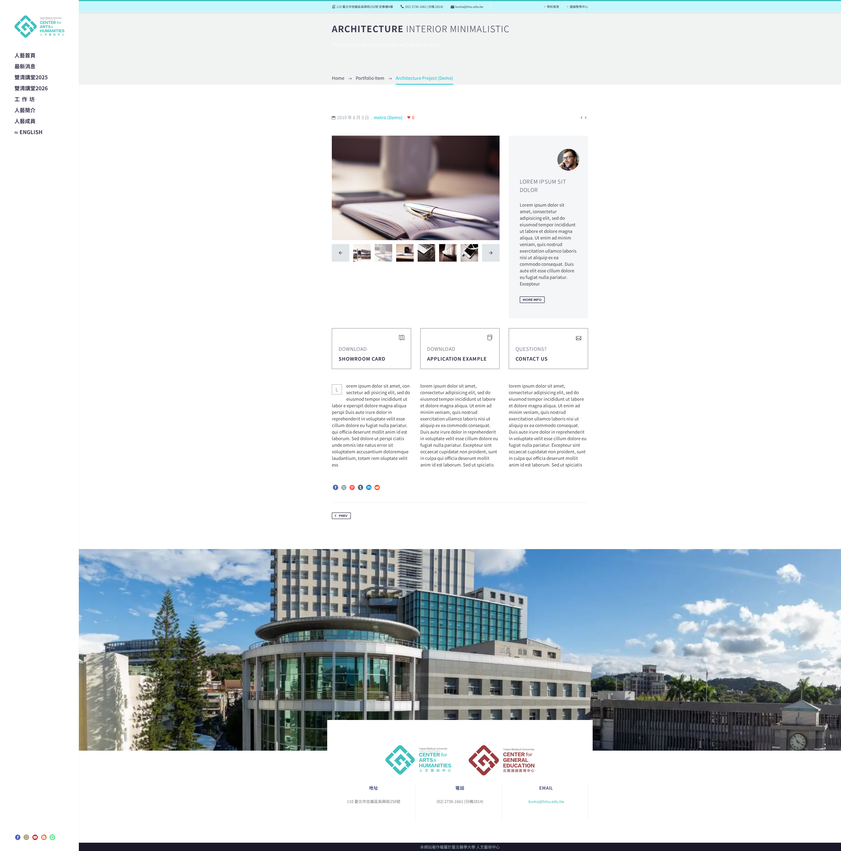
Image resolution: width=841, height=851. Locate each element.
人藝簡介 (24, 110)
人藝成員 (24, 121)
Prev (343, 516)
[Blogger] (43, 837)
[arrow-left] (340, 253)
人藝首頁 (24, 55)
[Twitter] (343, 487)
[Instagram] (26, 837)
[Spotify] (52, 837)
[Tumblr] (360, 487)
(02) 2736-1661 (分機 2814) (424, 6)
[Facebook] (17, 837)
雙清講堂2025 (31, 77)
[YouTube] (35, 837)
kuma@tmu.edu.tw (469, 6)
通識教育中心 (579, 6)
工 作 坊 (24, 99)
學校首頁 (553, 6)
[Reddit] (377, 487)
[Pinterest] (352, 487)
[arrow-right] (491, 253)
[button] (532, 299)
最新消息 (24, 66)
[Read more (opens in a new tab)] (371, 348)
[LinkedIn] (368, 487)
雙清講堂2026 (31, 88)
